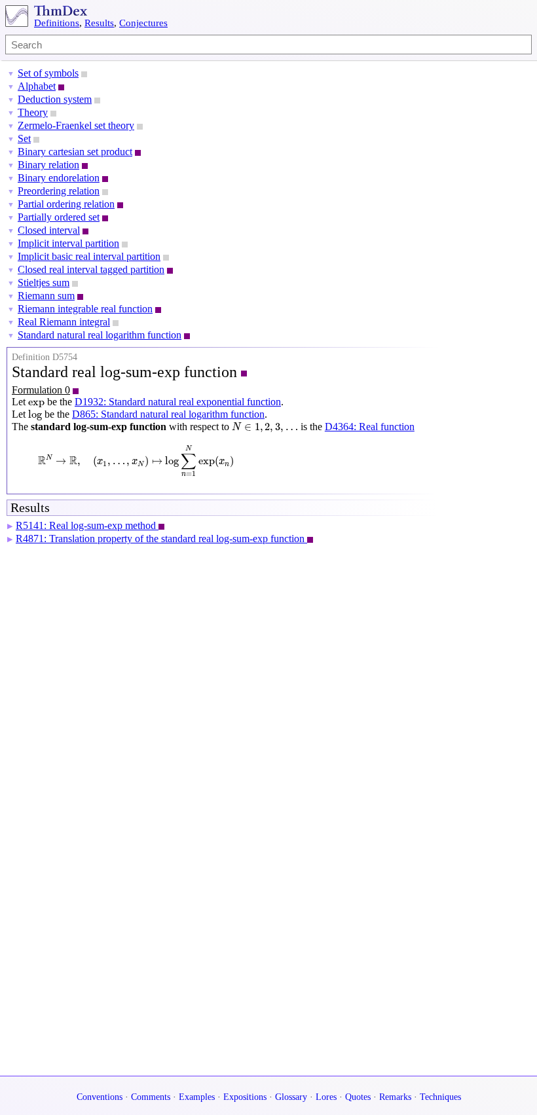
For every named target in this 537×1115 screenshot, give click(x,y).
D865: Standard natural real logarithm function (168, 414)
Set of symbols (48, 73)
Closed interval (49, 230)
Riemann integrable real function (85, 308)
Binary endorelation (59, 177)
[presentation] (36, 404)
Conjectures (143, 23)
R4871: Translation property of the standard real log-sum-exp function (161, 538)
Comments (150, 1097)
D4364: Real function (370, 426)
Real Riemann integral (64, 321)
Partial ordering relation (66, 204)
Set (24, 138)
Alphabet (37, 86)
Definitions (56, 23)
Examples (197, 1097)
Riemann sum (46, 295)
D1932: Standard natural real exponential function (178, 401)
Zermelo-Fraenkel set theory (76, 125)
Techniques (440, 1097)
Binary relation (48, 164)
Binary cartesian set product (75, 151)
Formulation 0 (41, 389)
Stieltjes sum (43, 282)
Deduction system (55, 99)
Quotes (358, 1097)
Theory (33, 112)
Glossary (291, 1097)
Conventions (99, 1097)
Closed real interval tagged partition (91, 269)
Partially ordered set (59, 217)
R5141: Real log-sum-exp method (87, 525)
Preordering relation (59, 190)
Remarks (395, 1097)
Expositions (245, 1097)
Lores (326, 1097)
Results (99, 23)
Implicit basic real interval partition (89, 256)
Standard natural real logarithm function (99, 334)
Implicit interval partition (68, 243)
